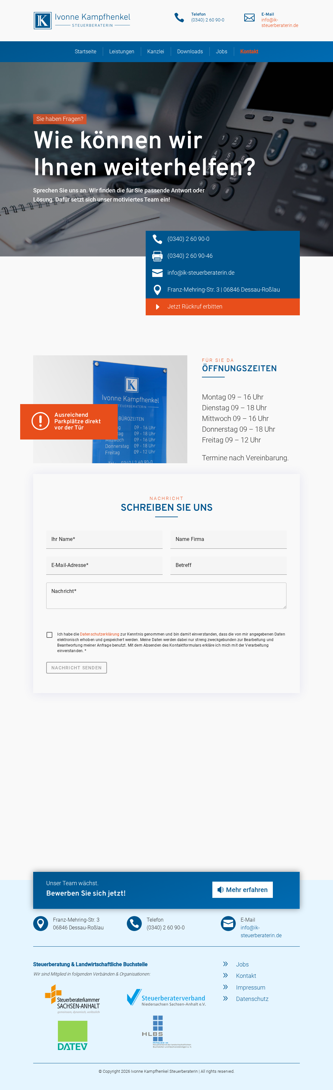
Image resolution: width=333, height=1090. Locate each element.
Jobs (221, 51)
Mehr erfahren (247, 890)
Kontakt (249, 51)
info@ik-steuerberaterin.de (279, 22)
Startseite (85, 51)
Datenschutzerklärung (99, 634)
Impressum (250, 987)
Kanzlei (155, 51)
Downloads (190, 51)
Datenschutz (252, 998)
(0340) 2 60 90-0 (188, 238)
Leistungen (121, 51)
